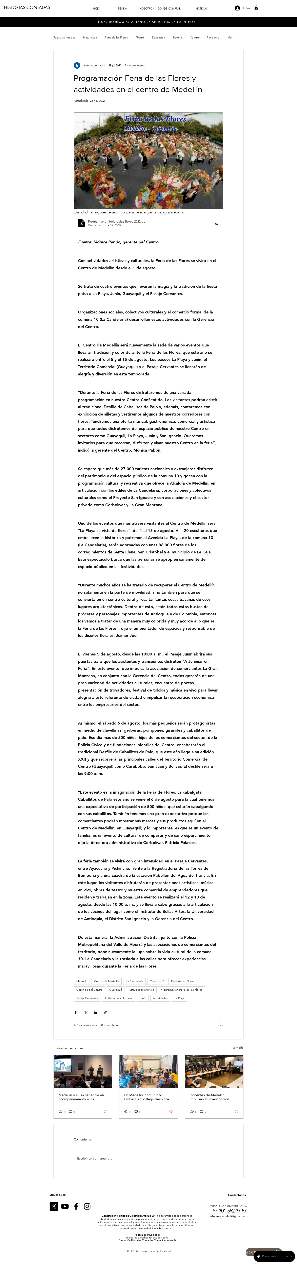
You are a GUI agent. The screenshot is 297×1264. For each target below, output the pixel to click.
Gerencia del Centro (89, 989)
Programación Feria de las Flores (181, 989)
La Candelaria (134, 981)
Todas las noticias (64, 37)
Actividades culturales (118, 998)
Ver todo (238, 1047)
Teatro (140, 37)
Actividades (160, 998)
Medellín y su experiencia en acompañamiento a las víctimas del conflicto (81, 1097)
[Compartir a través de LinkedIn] (95, 1012)
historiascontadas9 (220, 1216)
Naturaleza (90, 37)
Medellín (81, 981)
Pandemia (213, 37)
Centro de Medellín (106, 981)
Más (230, 37)
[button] (256, 7)
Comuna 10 (157, 981)
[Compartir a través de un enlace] (105, 1012)
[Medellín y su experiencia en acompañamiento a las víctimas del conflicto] (83, 1071)
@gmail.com (239, 1216)
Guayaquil (115, 989)
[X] (54, 1206)
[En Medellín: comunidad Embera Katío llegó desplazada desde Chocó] (148, 1071)
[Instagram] (87, 1206)
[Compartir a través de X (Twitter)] (85, 1012)
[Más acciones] (220, 65)
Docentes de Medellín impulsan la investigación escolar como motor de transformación (209, 1097)
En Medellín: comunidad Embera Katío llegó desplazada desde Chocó (148, 1097)
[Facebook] (76, 1206)
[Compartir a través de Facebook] (76, 1012)
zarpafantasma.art (160, 1250)
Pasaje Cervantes (87, 998)
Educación (158, 37)
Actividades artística (141, 989)
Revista (177, 37)
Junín (142, 998)
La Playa (179, 998)
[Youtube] (65, 1206)
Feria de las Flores (116, 37)
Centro (194, 37)
